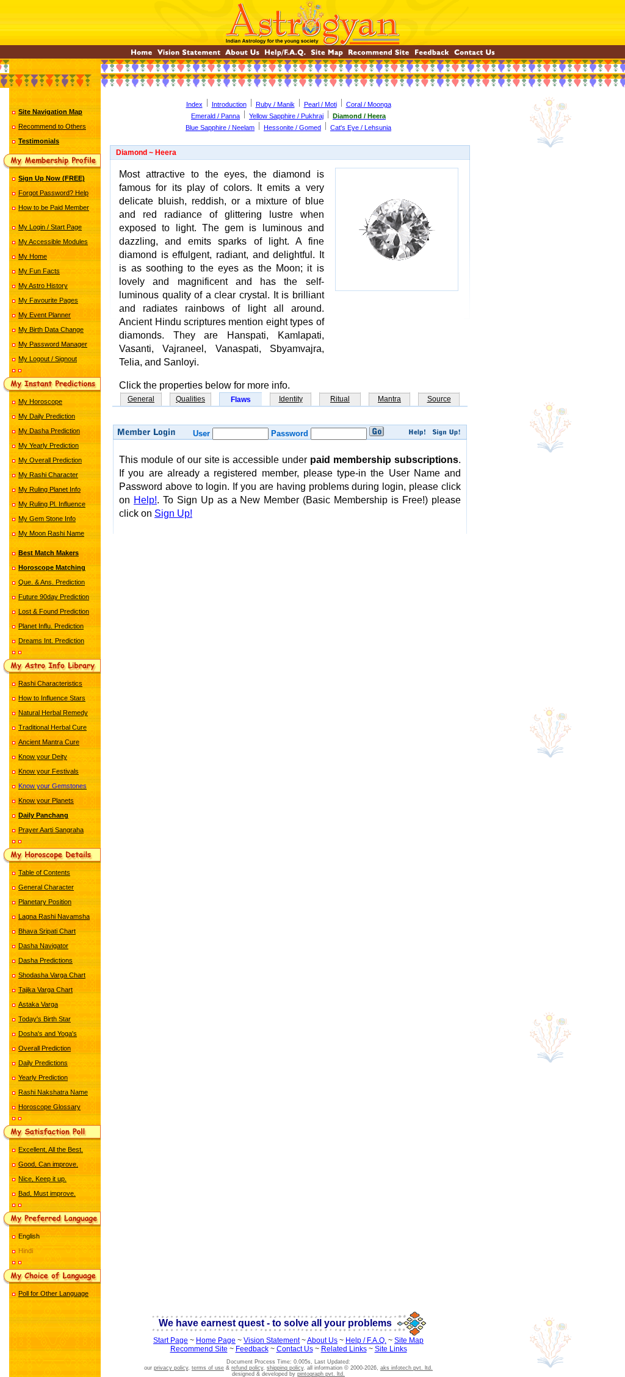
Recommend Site (199, 1349)
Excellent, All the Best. (50, 1149)
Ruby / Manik (275, 104)
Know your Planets (46, 800)
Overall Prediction (44, 1048)
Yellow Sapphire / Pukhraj (286, 116)
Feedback (252, 1349)
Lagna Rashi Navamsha (54, 916)
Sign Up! (173, 513)
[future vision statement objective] (189, 55)
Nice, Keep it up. (42, 1178)
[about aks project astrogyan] (242, 55)
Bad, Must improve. (47, 1193)
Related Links (344, 1349)
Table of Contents (44, 872)
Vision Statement (272, 1340)
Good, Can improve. (48, 1164)
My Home (32, 256)
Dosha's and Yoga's (47, 1033)
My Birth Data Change (51, 329)
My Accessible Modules (53, 241)
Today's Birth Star (44, 1019)
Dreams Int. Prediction (51, 640)
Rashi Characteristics (50, 683)
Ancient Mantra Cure (48, 742)
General (141, 399)
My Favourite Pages (48, 300)
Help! (145, 500)
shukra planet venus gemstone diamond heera (290, 580)
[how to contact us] (474, 55)
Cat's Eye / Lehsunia (360, 127)
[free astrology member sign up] (446, 433)
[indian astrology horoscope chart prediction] (141, 55)
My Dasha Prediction (49, 430)
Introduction (229, 104)
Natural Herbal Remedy (53, 712)
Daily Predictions (43, 1062)
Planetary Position (44, 901)
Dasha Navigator (43, 945)
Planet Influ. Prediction (51, 626)
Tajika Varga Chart (45, 989)
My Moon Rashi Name (51, 533)
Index (194, 104)
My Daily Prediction (46, 416)
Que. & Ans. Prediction (51, 582)
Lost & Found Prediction (53, 611)
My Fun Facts (39, 271)
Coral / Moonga (368, 104)
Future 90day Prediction (53, 596)
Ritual (340, 399)
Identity (291, 399)
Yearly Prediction (43, 1077)
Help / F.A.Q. (365, 1340)
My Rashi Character (48, 474)
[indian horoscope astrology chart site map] (326, 55)
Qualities (190, 399)
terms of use (208, 1368)
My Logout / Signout (47, 358)
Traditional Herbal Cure (52, 727)
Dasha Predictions (45, 960)
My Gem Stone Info (47, 518)
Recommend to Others (52, 126)
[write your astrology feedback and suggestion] (432, 55)
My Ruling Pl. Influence (51, 504)
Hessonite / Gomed (292, 127)
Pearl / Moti (320, 104)
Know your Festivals (48, 771)
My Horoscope (40, 401)
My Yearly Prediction (48, 445)
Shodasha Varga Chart (51, 975)
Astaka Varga (38, 1004)
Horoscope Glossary (49, 1106)
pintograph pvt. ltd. (321, 1374)
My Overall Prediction (50, 460)
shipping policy (285, 1368)
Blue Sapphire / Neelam (220, 127)
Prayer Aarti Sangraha (51, 829)
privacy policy (171, 1368)
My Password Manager (52, 344)
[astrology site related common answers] (285, 55)
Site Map (409, 1340)
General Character (46, 887)
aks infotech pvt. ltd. (406, 1368)
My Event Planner (44, 314)
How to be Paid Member (53, 207)
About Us (322, 1340)
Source (439, 399)
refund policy (247, 1368)
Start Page (170, 1340)
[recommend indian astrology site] (378, 55)
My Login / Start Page (50, 227)
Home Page (216, 1340)
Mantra (389, 399)
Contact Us (294, 1349)
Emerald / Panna (215, 116)
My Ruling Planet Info (49, 489)
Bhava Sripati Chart (47, 931)
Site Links (391, 1349)
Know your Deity (42, 756)
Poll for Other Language (53, 1293)
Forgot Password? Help (53, 192)
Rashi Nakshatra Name (53, 1092)
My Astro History (43, 285)
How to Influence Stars (51, 698)
